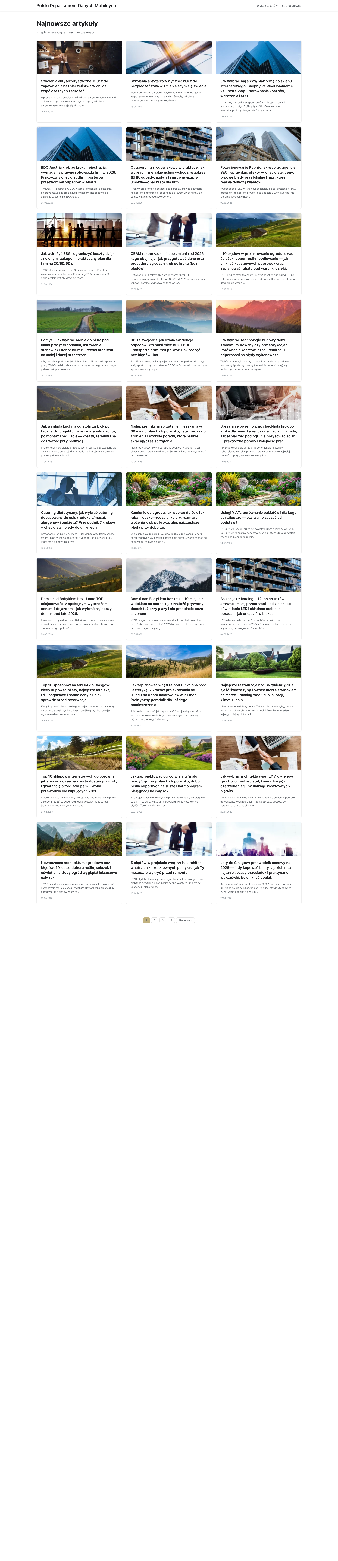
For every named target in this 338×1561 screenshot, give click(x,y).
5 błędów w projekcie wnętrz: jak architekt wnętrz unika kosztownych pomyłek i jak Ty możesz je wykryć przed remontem (167, 868)
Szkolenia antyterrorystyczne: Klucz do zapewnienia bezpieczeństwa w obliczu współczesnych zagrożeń (74, 86)
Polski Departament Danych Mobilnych (76, 5)
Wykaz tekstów (267, 5)
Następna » (185, 920)
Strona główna (291, 5)
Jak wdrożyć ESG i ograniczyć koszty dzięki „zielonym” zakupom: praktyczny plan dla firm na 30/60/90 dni (78, 259)
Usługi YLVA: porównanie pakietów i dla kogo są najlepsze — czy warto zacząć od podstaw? (258, 517)
